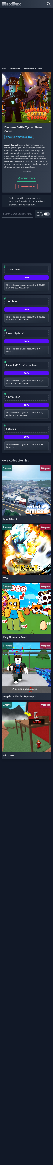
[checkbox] (47, 214)
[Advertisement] (26, 36)
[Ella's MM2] (26, 730)
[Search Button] (48, 4)
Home (4, 68)
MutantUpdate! (15, 333)
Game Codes (15, 68)
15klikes (11, 301)
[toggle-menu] (43, 4)
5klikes (11, 429)
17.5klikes (13, 269)
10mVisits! (13, 397)
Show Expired (39, 214)
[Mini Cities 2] (26, 494)
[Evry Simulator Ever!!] (26, 612)
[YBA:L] (26, 553)
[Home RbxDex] (14, 4)
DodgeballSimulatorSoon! (22, 365)
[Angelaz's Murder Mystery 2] (26, 671)
